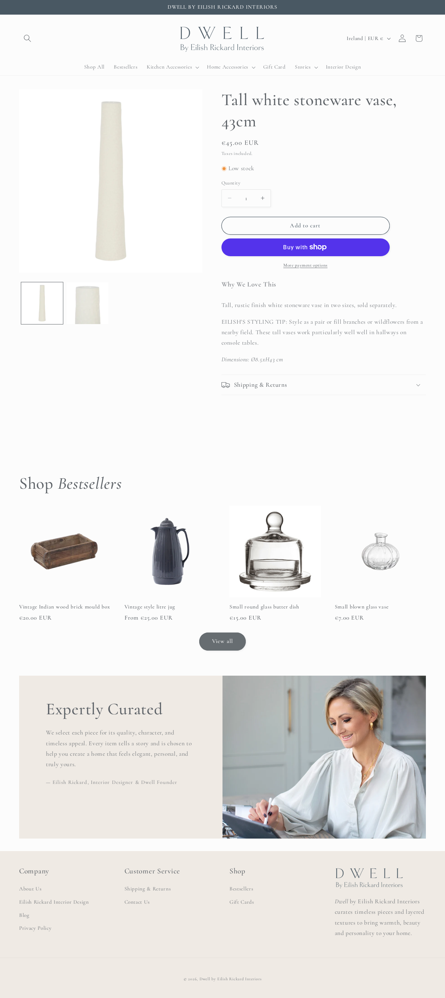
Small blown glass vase (362, 607)
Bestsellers (241, 889)
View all (222, 641)
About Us (30, 889)
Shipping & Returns (147, 889)
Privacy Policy (35, 928)
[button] (27, 38)
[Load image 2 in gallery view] (87, 303)
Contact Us (137, 902)
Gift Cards (241, 902)
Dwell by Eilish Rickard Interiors (230, 978)
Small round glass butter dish (264, 607)
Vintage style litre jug (150, 607)
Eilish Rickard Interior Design (54, 902)
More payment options (305, 265)
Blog (24, 915)
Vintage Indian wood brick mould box (64, 607)
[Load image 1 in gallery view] (42, 303)
